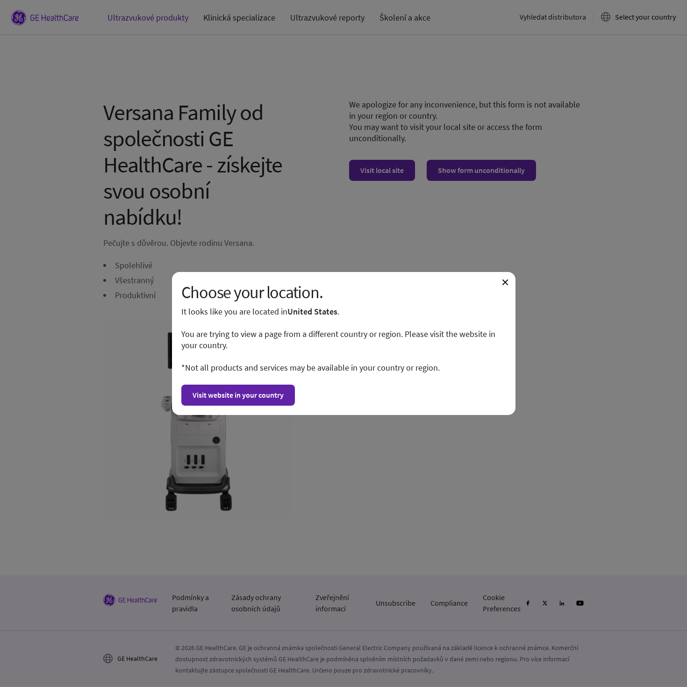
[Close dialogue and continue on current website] (505, 282)
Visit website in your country (238, 395)
